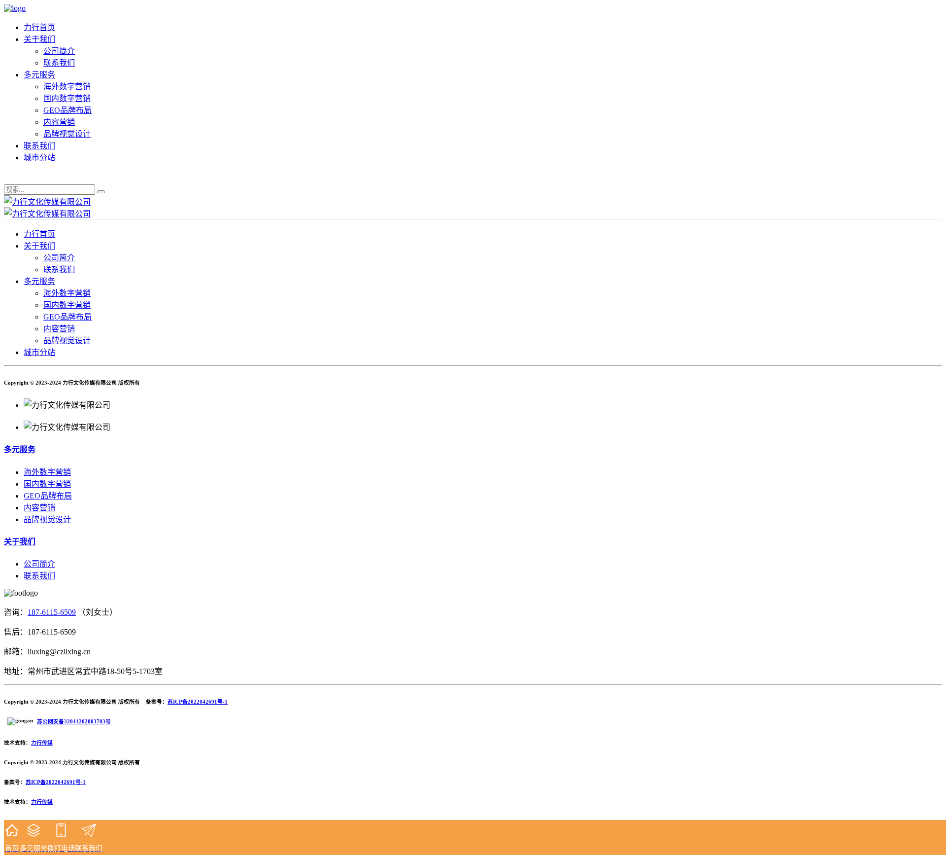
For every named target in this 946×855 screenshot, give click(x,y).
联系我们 (59, 63)
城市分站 (39, 157)
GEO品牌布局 (67, 110)
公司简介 (59, 51)
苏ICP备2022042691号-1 (198, 702)
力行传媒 (42, 743)
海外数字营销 (67, 86)
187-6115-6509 (52, 612)
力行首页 (39, 27)
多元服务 (39, 75)
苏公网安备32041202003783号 (74, 721)
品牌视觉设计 (67, 134)
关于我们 (39, 39)
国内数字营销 (67, 98)
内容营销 (59, 122)
